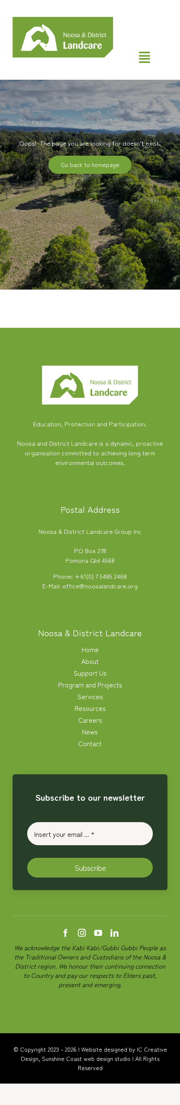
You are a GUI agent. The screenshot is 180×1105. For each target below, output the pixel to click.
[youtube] (98, 933)
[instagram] (82, 933)
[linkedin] (114, 933)
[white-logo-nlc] (90, 368)
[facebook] (65, 933)
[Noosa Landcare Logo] (63, 20)
